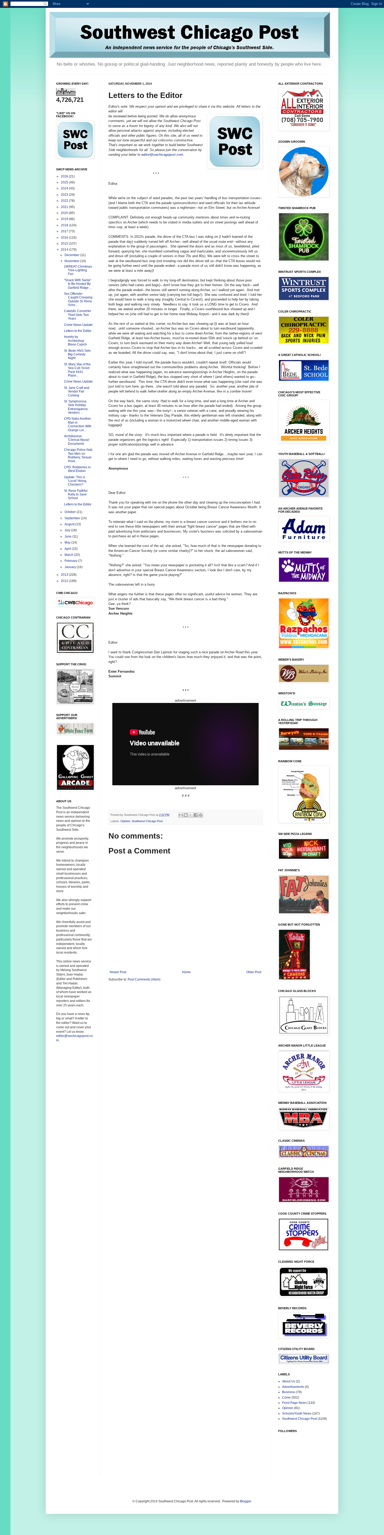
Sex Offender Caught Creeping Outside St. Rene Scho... (78, 299)
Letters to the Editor (77, 331)
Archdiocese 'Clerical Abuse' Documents (77, 440)
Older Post (253, 972)
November (72, 261)
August (70, 524)
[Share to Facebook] (195, 815)
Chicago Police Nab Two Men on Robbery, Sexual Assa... (78, 455)
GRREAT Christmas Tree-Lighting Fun (78, 270)
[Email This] (180, 815)
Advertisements (293, 1387)
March (69, 555)
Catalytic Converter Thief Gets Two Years (77, 314)
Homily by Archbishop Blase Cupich (75, 340)
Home (186, 972)
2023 (65, 195)
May (68, 542)
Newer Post (118, 972)
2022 (65, 201)
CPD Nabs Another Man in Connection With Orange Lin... (77, 424)
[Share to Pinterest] (200, 815)
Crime (286, 1397)
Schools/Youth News (296, 1413)
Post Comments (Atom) (144, 979)
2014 (65, 249)
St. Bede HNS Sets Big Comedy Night (77, 354)
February (71, 561)
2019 (65, 219)
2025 (65, 182)
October (71, 512)
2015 (65, 243)
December (72, 255)
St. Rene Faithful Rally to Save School (76, 494)
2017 (65, 231)
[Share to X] (190, 815)
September (73, 518)
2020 (65, 213)
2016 (65, 237)
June (68, 536)
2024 (65, 188)
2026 (65, 176)
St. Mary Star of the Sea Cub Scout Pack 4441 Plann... (77, 369)
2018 (65, 225)
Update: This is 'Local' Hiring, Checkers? (75, 481)
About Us (288, 1381)
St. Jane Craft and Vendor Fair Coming (76, 391)
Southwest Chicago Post (147, 821)
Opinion (125, 821)
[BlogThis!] (185, 815)
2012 (65, 581)
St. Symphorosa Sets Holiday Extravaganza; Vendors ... (76, 407)
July (68, 530)
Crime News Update (78, 325)
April (68, 549)
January (71, 567)
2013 (65, 574)
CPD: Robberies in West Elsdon (77, 469)
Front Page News (294, 1403)
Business (288, 1392)
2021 (65, 207)
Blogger (245, 1501)
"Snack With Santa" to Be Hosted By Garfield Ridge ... (78, 284)
